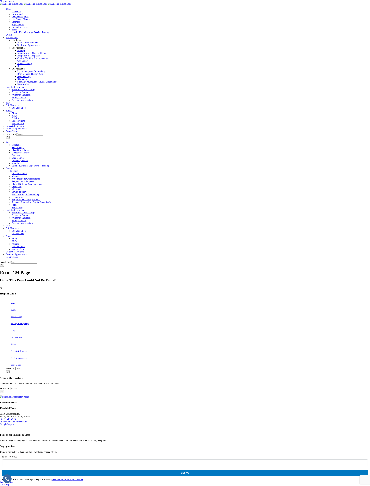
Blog (13, 330)
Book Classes (16, 365)
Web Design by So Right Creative (67, 479)
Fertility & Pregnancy (20, 324)
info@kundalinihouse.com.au (13, 421)
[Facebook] (1, 429)
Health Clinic (16, 317)
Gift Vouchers (16, 337)
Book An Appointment (20, 358)
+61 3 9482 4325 (8, 419)
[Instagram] (3, 429)
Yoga (13, 303)
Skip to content (7, 1)
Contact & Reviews (18, 351)
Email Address (9, 456)
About (13, 344)
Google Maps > (7, 424)
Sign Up (185, 473)
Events (13, 310)
